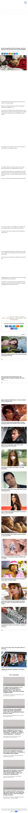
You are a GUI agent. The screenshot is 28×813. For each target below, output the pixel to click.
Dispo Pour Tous (19, 318)
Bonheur (22, 316)
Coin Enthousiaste (10, 318)
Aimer (17, 316)
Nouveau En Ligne (16, 51)
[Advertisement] (14, 30)
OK (16, 811)
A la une (12, 316)
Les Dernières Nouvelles (18, 319)
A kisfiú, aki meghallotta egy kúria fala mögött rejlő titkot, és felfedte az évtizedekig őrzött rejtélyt (14, 752)
